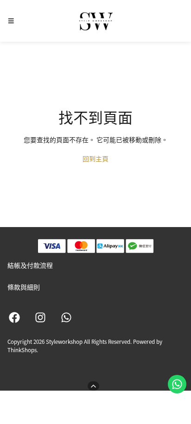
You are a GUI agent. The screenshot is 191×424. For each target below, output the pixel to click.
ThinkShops (22, 350)
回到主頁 (95, 158)
